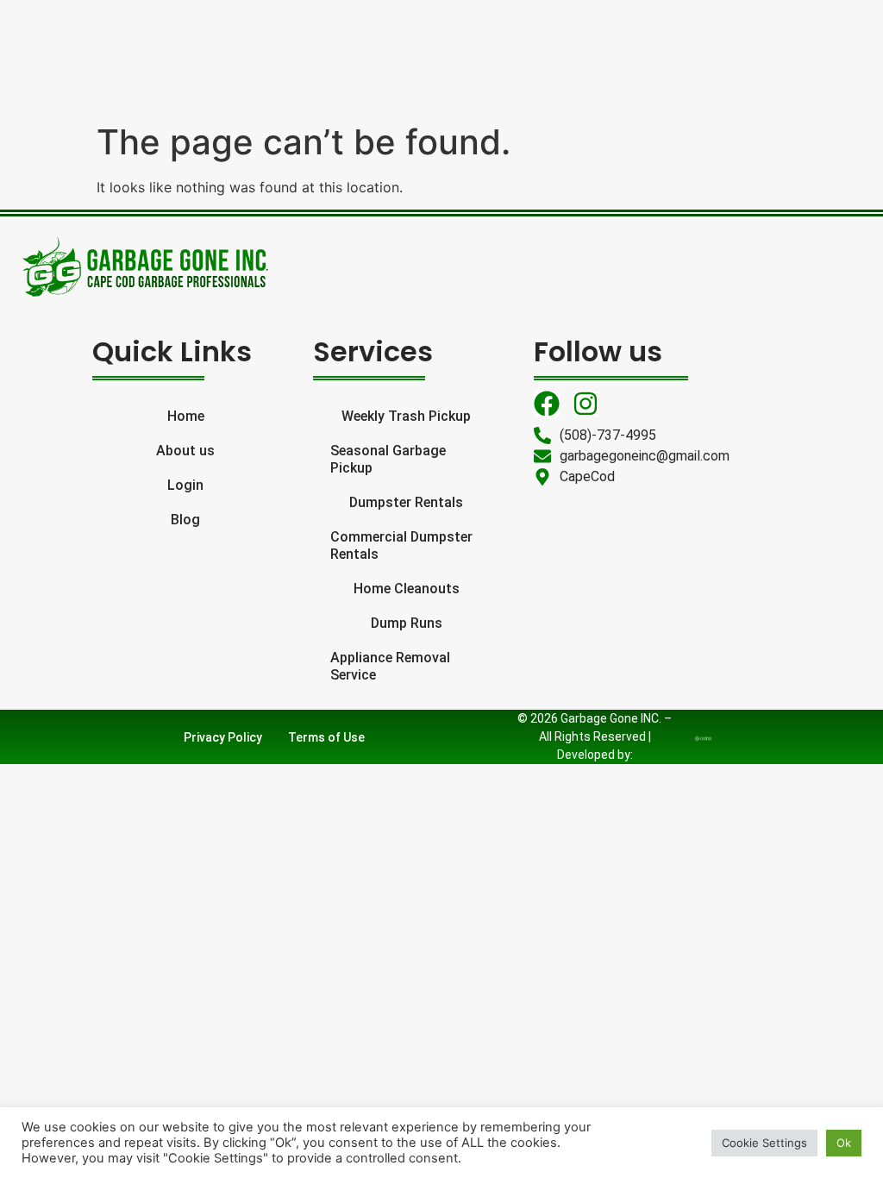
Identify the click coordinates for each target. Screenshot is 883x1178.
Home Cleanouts (407, 588)
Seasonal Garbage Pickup (388, 459)
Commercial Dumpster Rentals (401, 545)
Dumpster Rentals (406, 502)
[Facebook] (547, 404)
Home (185, 416)
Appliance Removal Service (390, 666)
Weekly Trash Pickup (406, 416)
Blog (185, 519)
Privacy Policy (223, 737)
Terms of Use (326, 737)
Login (185, 485)
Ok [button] (843, 1143)
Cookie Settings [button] (764, 1143)
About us (185, 450)
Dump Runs (406, 623)
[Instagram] (585, 404)
